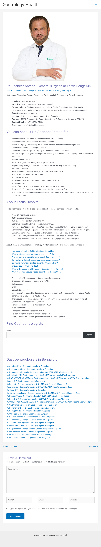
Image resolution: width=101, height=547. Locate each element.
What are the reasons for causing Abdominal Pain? (33, 254)
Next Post (93, 447)
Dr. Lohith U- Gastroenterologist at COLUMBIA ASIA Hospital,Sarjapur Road (38, 384)
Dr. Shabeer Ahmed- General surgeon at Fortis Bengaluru (30, 417)
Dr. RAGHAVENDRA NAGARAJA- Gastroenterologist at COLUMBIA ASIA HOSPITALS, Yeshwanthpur (48, 378)
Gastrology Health (21, 4)
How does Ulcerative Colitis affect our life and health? (34, 251)
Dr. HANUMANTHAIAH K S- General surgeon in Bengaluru (30, 426)
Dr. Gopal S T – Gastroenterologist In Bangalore (26, 390)
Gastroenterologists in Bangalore (51, 90)
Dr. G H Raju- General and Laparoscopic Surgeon (27, 414)
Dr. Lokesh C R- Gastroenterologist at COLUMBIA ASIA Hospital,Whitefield (37, 399)
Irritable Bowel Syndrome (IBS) (25, 266)
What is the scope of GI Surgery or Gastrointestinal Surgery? (37, 269)
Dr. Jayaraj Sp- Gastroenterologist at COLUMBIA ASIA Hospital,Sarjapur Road (39, 387)
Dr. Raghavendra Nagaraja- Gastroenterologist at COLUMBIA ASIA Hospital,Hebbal (41, 372)
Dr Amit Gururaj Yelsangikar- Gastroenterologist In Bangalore (32, 405)
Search (9, 330)
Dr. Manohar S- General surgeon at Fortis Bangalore (28, 438)
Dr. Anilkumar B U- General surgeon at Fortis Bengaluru (29, 420)
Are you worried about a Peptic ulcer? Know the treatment (36, 272)
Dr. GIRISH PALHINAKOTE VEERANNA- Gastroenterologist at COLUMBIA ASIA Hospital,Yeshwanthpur (49, 402)
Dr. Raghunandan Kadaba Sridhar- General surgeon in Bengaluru (33, 429)
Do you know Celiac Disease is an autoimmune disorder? (36, 260)
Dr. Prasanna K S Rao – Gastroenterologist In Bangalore (29, 369)
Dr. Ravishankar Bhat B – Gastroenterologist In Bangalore (30, 408)
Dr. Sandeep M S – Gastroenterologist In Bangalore (27, 366)
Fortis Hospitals (30, 90)
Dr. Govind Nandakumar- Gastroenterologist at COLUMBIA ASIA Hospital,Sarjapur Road (43, 393)
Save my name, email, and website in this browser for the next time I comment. (43, 509)
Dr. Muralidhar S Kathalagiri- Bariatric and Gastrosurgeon (30, 435)
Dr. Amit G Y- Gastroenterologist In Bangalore (25, 381)
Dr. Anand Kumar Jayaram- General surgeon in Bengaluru (30, 423)
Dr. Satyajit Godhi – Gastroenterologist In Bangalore (28, 411)
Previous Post (10, 447)
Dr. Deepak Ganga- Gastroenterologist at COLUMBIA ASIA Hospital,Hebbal (37, 396)
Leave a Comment (14, 90)
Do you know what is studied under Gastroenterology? (35, 263)
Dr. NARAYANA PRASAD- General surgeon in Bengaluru (29, 432)
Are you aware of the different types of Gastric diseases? (36, 257)
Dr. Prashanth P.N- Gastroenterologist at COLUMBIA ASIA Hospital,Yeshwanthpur (40, 375)
